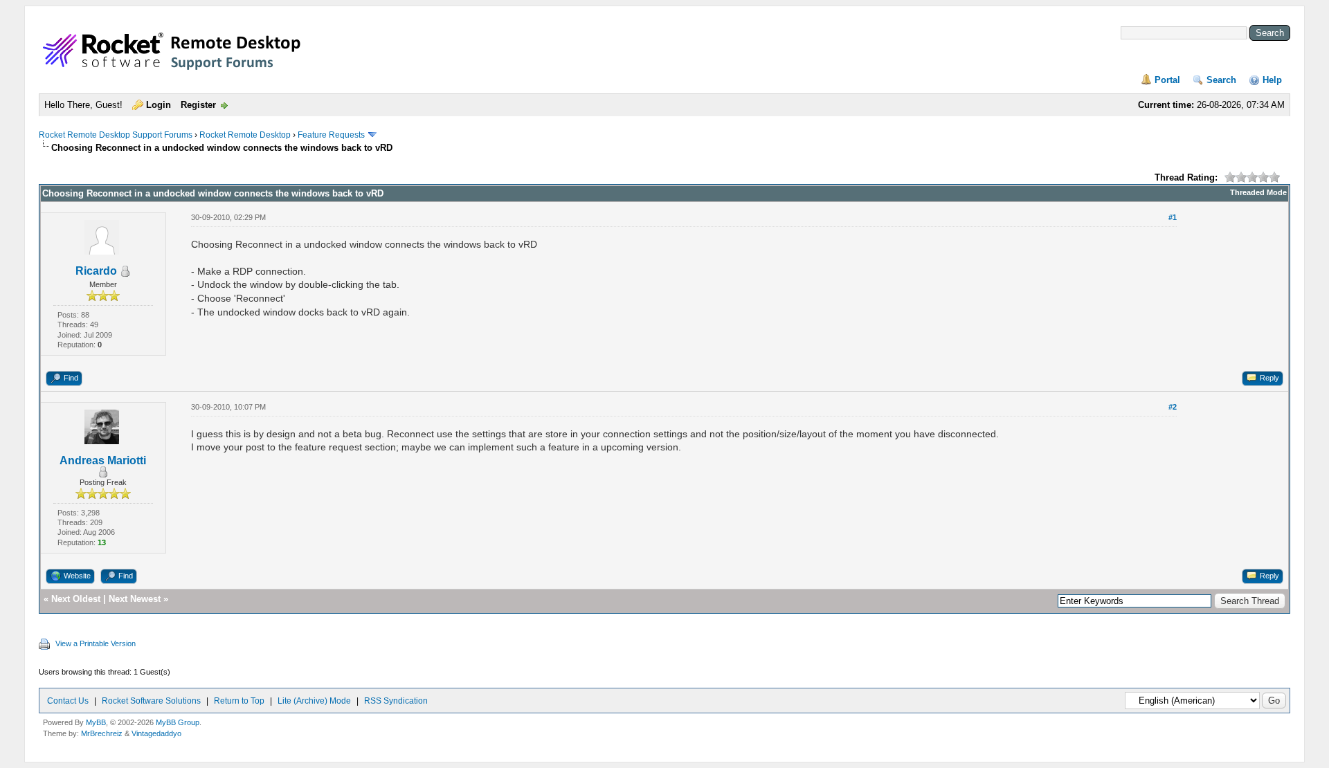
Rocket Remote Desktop (245, 135)
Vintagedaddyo (156, 733)
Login (158, 105)
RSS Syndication (396, 701)
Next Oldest (75, 599)
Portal (1167, 80)
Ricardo (96, 271)
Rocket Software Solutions (151, 701)
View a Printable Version (95, 643)
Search (1221, 80)
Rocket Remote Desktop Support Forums (115, 135)
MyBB (96, 722)
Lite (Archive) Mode (314, 701)
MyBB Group (177, 722)
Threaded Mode (1258, 192)
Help (1272, 80)
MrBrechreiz (102, 733)
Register (198, 105)
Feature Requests (331, 135)
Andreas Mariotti (103, 460)
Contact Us (68, 701)
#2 (1172, 407)
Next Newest (135, 599)
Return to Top (239, 701)
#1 (1172, 217)
